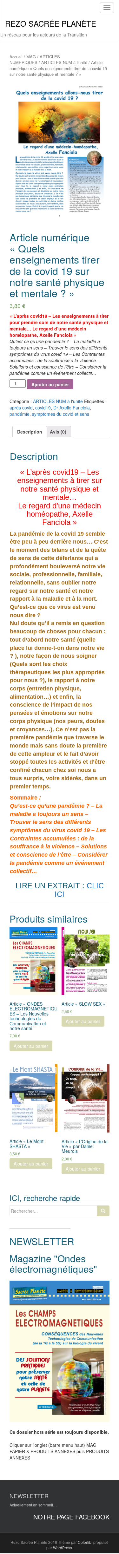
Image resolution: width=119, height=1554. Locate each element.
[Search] (103, 1210)
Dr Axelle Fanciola (71, 407)
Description (29, 431)
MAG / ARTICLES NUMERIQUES (35, 59)
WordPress (62, 1547)
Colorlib (84, 1542)
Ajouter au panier (50, 384)
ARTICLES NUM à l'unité (64, 62)
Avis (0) (58, 431)
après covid (21, 407)
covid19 (43, 407)
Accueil (16, 57)
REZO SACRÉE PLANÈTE (50, 23)
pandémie (20, 414)
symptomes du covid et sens (60, 414)
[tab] (29, 431)
